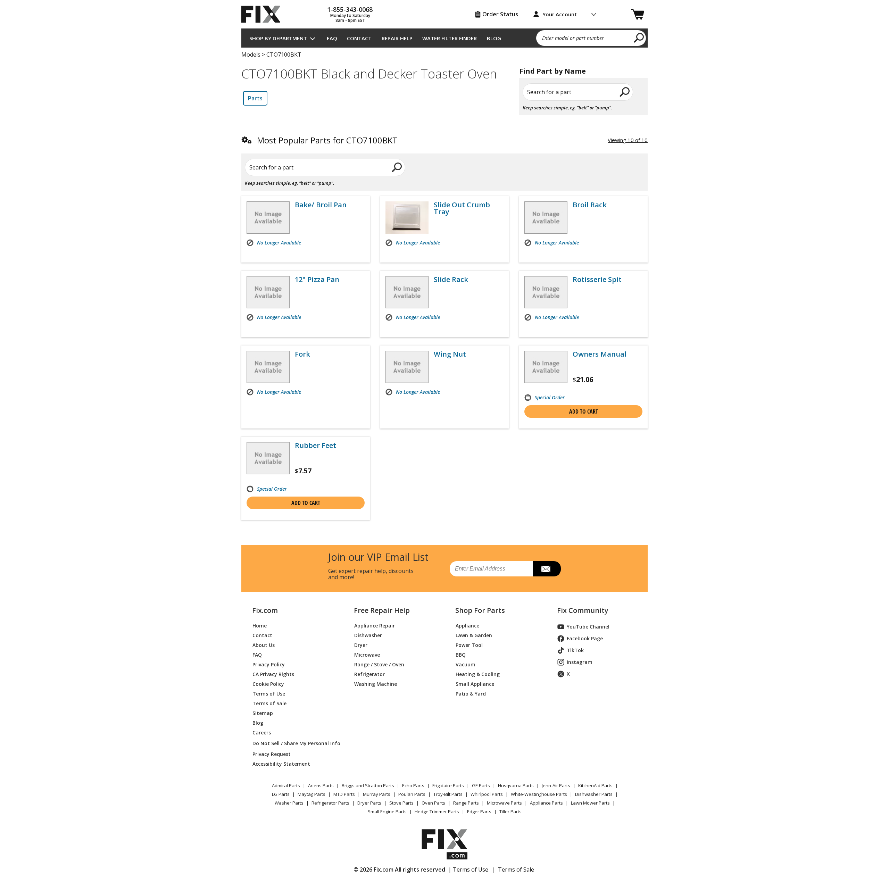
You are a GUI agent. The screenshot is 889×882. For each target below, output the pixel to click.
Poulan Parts (411, 794)
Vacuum (465, 664)
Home (259, 625)
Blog (494, 38)
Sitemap (262, 713)
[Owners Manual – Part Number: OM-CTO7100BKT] (545, 367)
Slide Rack (451, 279)
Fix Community (582, 610)
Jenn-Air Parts (556, 785)
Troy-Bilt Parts (448, 794)
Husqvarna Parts (516, 785)
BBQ (461, 654)
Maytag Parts (311, 794)
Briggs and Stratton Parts (368, 785)
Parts (255, 98)
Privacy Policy (268, 664)
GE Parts (481, 785)
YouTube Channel (588, 626)
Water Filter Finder (449, 38)
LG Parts (281, 794)
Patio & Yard (471, 693)
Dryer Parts (369, 803)
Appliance (467, 625)
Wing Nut (450, 354)
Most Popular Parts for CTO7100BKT (327, 140)
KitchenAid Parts (595, 785)
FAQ (332, 38)
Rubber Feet (315, 445)
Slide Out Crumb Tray (462, 208)
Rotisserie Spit (597, 279)
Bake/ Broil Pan (321, 204)
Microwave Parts (504, 803)
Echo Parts (413, 785)
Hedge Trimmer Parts (437, 811)
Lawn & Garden (474, 635)
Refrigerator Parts (330, 803)
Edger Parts (479, 811)
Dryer (360, 645)
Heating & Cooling (478, 674)
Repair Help (397, 38)
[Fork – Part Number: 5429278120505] (268, 367)
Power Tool (469, 645)
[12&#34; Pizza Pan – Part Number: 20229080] (268, 292)
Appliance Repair (374, 625)
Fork (302, 354)
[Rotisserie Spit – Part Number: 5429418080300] (545, 292)
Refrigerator (369, 674)
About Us (263, 645)
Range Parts (466, 803)
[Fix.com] (263, 14)
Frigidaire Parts (448, 785)
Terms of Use (268, 693)
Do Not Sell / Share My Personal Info (293, 743)
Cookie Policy (268, 684)
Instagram (579, 662)
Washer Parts (289, 803)
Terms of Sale (269, 703)
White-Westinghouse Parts (539, 794)
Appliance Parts (546, 803)
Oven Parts (433, 803)
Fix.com (265, 610)
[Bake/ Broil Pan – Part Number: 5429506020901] (268, 217)
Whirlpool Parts (487, 794)
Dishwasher (368, 635)
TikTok (575, 650)
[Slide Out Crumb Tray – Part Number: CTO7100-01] (407, 217)
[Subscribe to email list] (547, 568)
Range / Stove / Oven (379, 664)
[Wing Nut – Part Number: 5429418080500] (407, 367)
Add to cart (583, 411)
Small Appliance (475, 684)
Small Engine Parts (387, 811)
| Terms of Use (468, 869)
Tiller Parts (510, 811)
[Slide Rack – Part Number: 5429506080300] (407, 292)
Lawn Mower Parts (590, 803)
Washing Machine (375, 684)
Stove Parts (401, 803)
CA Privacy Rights (273, 674)
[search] (639, 37)
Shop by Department (278, 38)
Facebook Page (585, 638)
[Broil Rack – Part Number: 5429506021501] (545, 217)
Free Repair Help (382, 610)
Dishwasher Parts (594, 794)
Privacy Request (271, 754)
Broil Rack (590, 204)
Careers (261, 732)
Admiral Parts (286, 785)
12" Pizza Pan (317, 279)
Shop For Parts (480, 610)
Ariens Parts (321, 785)
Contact (359, 38)
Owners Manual (599, 354)
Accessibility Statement (281, 763)
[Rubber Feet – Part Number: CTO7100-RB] (268, 458)
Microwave (367, 654)
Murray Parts (376, 794)
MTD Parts (344, 794)
